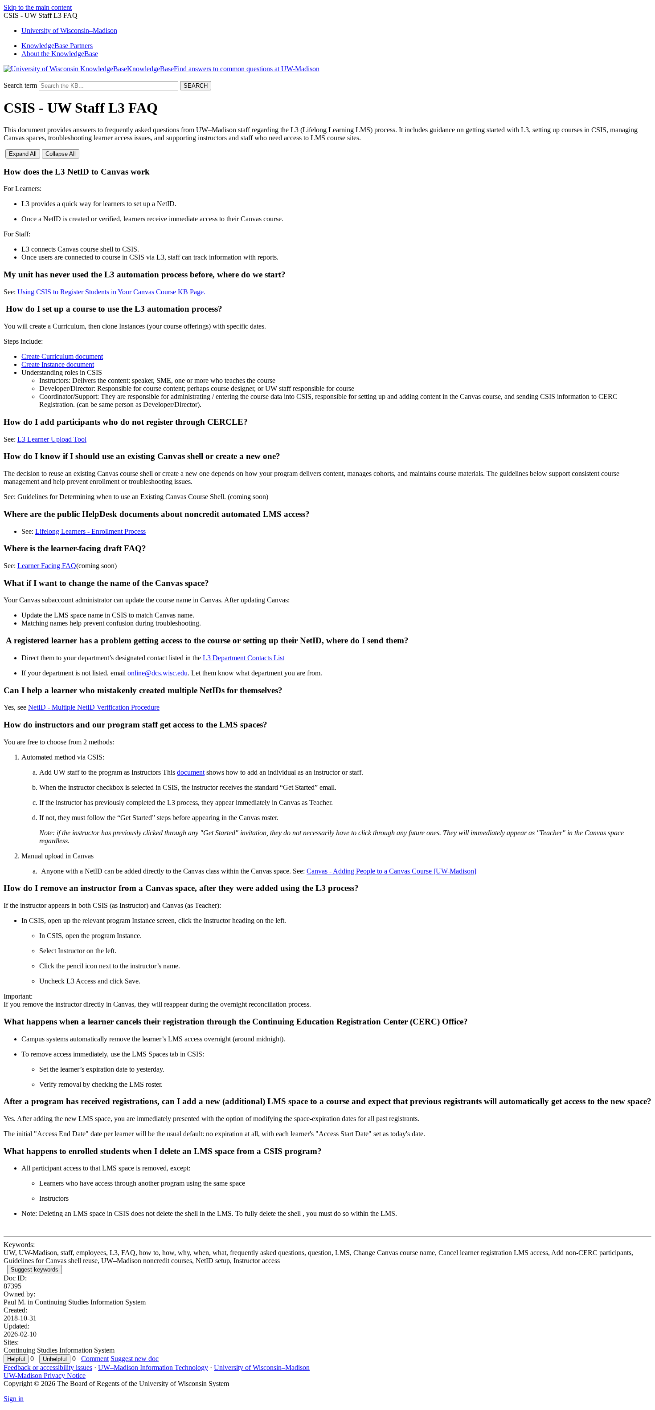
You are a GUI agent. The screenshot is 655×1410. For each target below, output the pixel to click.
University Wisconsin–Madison (69, 30)
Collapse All (60, 153)
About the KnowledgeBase (59, 53)
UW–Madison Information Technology (153, 1367)
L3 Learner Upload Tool (51, 439)
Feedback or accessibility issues (48, 1367)
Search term (20, 85)
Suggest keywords (34, 1269)
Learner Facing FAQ (46, 565)
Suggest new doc (135, 1358)
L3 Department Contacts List (243, 658)
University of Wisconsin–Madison (262, 1367)
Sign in (14, 1398)
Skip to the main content (38, 7)
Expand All (23, 153)
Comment (95, 1358)
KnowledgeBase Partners (57, 45)
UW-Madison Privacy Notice (45, 1375)
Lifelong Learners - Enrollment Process (90, 531)
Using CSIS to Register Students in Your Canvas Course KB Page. (111, 292)
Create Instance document (57, 364)
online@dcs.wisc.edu (157, 673)
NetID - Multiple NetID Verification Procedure (94, 707)
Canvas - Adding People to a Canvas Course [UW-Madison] (391, 871)
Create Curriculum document (62, 356)
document (191, 772)
